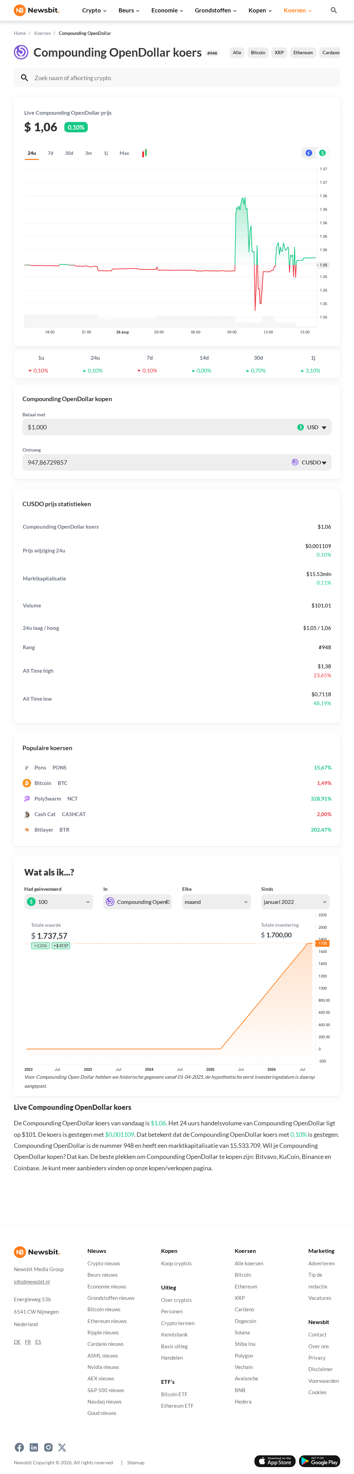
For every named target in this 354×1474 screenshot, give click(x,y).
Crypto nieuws (103, 1263)
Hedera (243, 1402)
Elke (187, 889)
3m (88, 153)
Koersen (295, 10)
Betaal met (33, 414)
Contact (317, 1335)
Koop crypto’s (176, 1263)
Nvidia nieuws (103, 1367)
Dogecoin (245, 1321)
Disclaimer (320, 1369)
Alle (237, 52)
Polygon (244, 1356)
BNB (240, 1390)
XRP (279, 52)
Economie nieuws (107, 1286)
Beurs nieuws (102, 1275)
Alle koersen (249, 1263)
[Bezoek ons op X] (62, 1447)
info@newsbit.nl (32, 1282)
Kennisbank (174, 1335)
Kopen (257, 10)
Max (124, 153)
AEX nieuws (100, 1378)
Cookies (317, 1392)
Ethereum (303, 52)
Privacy (317, 1358)
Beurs (126, 10)
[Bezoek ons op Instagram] (48, 1447)
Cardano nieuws (105, 1344)
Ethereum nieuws (107, 1321)
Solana (242, 1332)
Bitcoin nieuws (104, 1309)
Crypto (91, 10)
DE (17, 1342)
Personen (172, 1312)
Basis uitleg (174, 1346)
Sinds (267, 889)
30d (69, 153)
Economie (164, 10)
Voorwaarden (323, 1381)
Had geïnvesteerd (43, 889)
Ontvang (31, 450)
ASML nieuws (102, 1356)
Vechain (244, 1367)
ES (38, 1342)
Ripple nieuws (103, 1332)
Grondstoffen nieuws (111, 1298)
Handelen (172, 1358)
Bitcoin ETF (174, 1394)
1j (106, 153)
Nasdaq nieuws (104, 1402)
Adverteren (321, 1263)
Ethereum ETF (177, 1406)
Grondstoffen (213, 10)
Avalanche (246, 1378)
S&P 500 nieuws (105, 1390)
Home (20, 33)
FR (28, 1342)
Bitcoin (258, 52)
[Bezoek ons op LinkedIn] (33, 1447)
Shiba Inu (245, 1344)
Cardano (331, 52)
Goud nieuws (102, 1413)
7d (50, 153)
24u (32, 153)
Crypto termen (178, 1323)
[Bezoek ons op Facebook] (19, 1447)
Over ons (318, 1346)
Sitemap (136, 1462)
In (105, 889)
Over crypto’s (176, 1300)
